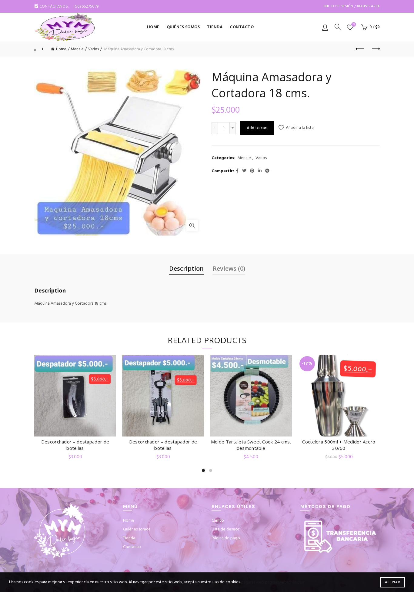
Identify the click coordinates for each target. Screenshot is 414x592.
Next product (375, 49)
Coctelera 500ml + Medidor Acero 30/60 (338, 445)
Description (186, 268)
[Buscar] (337, 26)
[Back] (38, 49)
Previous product (360, 49)
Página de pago (226, 538)
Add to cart (257, 128)
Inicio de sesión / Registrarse (351, 6)
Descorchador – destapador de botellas (75, 445)
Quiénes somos (183, 27)
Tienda (214, 27)
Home (153, 27)
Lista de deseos (354, 25)
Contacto (242, 27)
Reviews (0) (229, 268)
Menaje (77, 49)
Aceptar (392, 582)
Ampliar (192, 225)
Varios (93, 49)
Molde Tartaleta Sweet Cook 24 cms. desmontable (251, 445)
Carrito (218, 520)
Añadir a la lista (300, 128)
